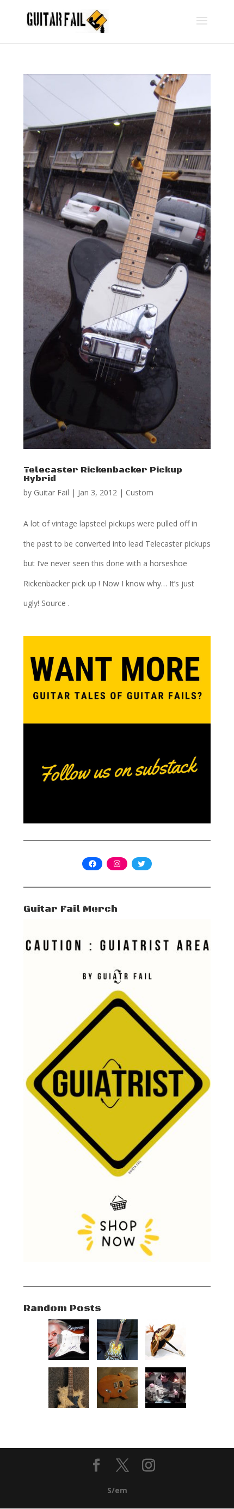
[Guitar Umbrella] (165, 1357)
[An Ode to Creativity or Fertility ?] (117, 1357)
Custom (139, 492)
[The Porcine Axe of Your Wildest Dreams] (117, 1405)
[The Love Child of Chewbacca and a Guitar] (68, 1405)
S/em (117, 1490)
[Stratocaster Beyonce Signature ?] (68, 1357)
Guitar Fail (51, 492)
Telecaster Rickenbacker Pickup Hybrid (102, 474)
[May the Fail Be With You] (165, 1405)
